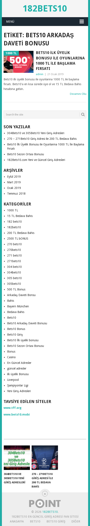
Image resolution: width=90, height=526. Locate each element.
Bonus (11, 351)
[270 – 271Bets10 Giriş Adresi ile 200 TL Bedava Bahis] (45, 457)
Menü (10, 21)
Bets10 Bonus (16, 329)
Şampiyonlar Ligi (17, 385)
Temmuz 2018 (16, 193)
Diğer (75, 521)
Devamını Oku (78, 93)
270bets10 (14, 249)
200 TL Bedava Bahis (20, 233)
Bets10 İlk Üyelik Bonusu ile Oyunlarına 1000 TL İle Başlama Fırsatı (60, 60)
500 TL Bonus (16, 289)
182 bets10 (14, 221)
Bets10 (11, 317)
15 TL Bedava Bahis (20, 216)
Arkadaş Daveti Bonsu (21, 295)
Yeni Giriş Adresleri (19, 391)
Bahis (10, 300)
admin (39, 74)
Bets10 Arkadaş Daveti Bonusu (27, 323)
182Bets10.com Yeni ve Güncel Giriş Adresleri (36, 160)
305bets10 (14, 283)
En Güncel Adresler (19, 362)
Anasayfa (17, 521)
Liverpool (13, 379)
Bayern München (18, 306)
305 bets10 (14, 278)
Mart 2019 (14, 182)
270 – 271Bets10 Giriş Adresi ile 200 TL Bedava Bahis (42, 138)
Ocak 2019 (14, 188)
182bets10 (14, 227)
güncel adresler (16, 368)
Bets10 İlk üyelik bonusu (23, 340)
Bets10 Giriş (15, 334)
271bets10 (14, 261)
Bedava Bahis (15, 312)
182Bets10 (45, 8)
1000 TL (12, 210)
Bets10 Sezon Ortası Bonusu (25, 154)
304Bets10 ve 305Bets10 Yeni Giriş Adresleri (35, 133)
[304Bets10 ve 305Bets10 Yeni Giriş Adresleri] (17, 457)
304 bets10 (14, 266)
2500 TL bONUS (17, 238)
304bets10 (14, 272)
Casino (11, 357)
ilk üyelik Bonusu (18, 374)
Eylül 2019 (14, 176)
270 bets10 (14, 244)
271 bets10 (14, 255)
